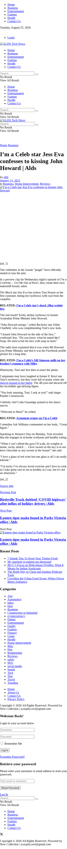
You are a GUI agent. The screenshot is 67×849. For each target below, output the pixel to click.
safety (10, 659)
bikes (10, 602)
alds (6, 177)
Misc (10, 646)
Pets (9, 649)
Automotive (14, 599)
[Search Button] (36, 74)
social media (14, 666)
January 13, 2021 (10, 180)
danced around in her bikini (16, 382)
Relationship (14, 652)
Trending (12, 682)
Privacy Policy (16, 699)
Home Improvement (27, 183)
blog (10, 606)
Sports (11, 669)
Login (11, 37)
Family (11, 626)
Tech (10, 672)
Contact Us (14, 21)
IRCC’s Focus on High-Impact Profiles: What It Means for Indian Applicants (35, 567)
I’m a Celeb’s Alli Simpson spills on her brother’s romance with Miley (32, 362)
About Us (13, 692)
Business (12, 7)
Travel (11, 679)
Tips (9, 676)
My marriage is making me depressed (29, 561)
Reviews (45, 183)
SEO (10, 662)
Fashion (12, 14)
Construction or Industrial (22, 612)
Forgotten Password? (12, 756)
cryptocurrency (16, 616)
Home (11, 4)
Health (11, 17)
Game (11, 636)
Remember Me (13, 743)
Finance (12, 632)
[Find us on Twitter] (1, 31)
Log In (4, 794)
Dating (11, 619)
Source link (6, 486)
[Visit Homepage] (12, 43)
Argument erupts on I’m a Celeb (36, 418)
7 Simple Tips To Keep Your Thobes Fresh (32, 558)
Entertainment (15, 11)
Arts (9, 596)
